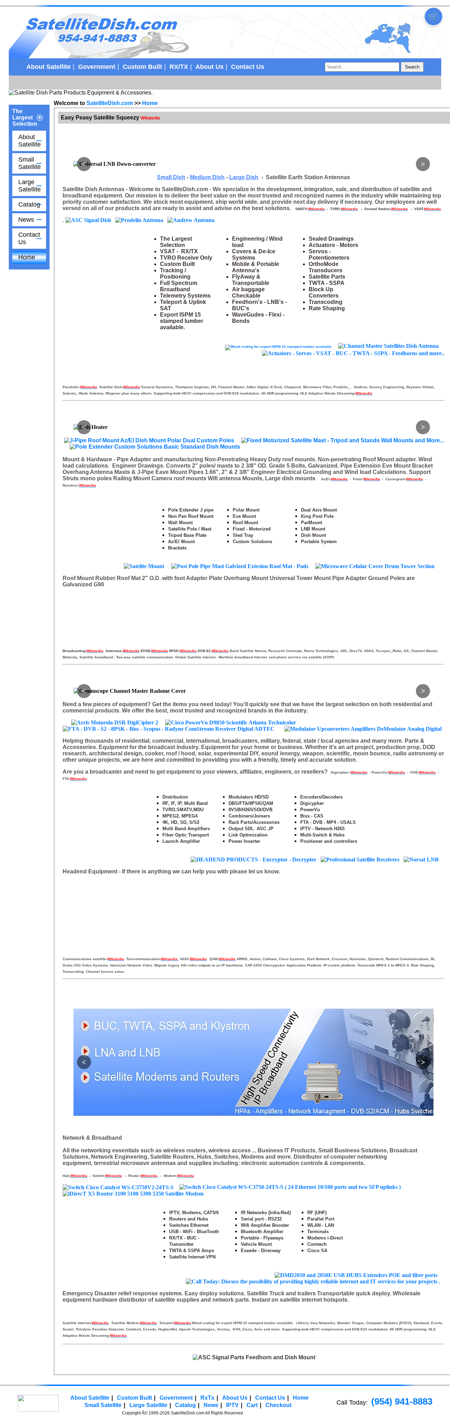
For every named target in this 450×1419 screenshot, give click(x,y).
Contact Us (247, 66)
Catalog (29, 204)
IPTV (232, 1338)
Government (96, 66)
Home (26, 257)
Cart (252, 1338)
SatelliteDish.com (109, 103)
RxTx (207, 1331)
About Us (209, 66)
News (26, 219)
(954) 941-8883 (401, 1334)
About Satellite (48, 66)
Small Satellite (29, 163)
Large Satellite (29, 185)
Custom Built (142, 66)
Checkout (278, 1338)
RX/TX (178, 66)
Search (412, 67)
